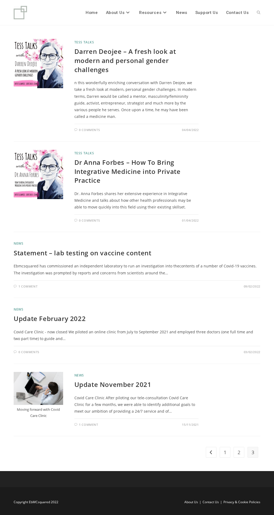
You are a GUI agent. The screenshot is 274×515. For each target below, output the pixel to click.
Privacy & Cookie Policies (241, 502)
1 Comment (27, 286)
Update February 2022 (50, 318)
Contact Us (211, 502)
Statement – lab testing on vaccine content (82, 252)
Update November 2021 (112, 384)
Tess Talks (84, 42)
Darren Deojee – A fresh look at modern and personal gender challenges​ (125, 60)
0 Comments (89, 130)
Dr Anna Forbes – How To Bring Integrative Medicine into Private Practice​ (127, 171)
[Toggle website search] (258, 13)
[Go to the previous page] (211, 452)
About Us (191, 502)
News (18, 243)
